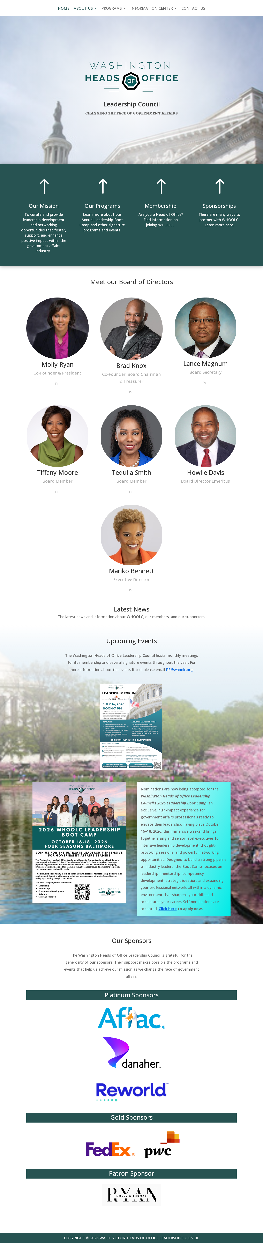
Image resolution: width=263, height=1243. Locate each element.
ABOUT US (83, 9)
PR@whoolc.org (179, 669)
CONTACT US (193, 9)
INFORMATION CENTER (151, 9)
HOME (63, 9)
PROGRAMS (112, 9)
